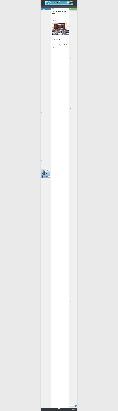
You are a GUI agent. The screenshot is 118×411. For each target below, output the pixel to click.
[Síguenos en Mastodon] (47, 9)
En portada (53, 8)
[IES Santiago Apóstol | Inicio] (59, 3)
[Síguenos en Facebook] (43, 9)
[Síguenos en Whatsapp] (74, 409)
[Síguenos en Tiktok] (75, 409)
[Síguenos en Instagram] (44, 9)
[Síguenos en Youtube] (45, 9)
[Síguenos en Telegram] (49, 9)
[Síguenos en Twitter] (69, 409)
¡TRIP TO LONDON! (59, 44)
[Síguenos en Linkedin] (46, 9)
